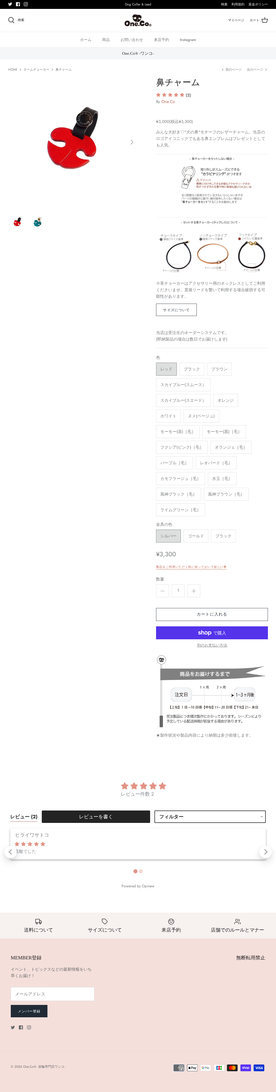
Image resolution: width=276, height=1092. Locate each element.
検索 (224, 4)
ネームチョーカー (36, 69)
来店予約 (161, 39)
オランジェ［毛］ (231, 447)
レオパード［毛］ (216, 463)
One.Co (168, 102)
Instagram (188, 39)
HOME (13, 69)
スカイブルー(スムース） (183, 385)
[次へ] (132, 142)
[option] (73, 142)
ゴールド (196, 536)
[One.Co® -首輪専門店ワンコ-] (138, 20)
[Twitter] (10, 4)
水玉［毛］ (222, 479)
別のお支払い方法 (212, 645)
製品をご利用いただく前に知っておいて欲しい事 (191, 567)
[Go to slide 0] (135, 871)
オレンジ (226, 400)
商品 (106, 39)
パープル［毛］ (174, 463)
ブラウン (219, 369)
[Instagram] (26, 4)
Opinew (148, 886)
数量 (160, 579)
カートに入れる (212, 614)
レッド (166, 369)
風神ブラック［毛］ (178, 494)
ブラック (192, 369)
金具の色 (164, 524)
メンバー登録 (29, 1011)
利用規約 (238, 4)
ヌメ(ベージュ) (201, 416)
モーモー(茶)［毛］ (177, 432)
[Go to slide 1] (141, 871)
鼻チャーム (64, 69)
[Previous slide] (10, 852)
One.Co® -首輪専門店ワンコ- (44, 1066)
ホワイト (168, 416)
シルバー (168, 536)
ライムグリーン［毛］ (180, 510)
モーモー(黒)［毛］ (224, 432)
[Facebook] (18, 4)
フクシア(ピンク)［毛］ (181, 447)
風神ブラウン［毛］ (226, 494)
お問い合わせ (131, 39)
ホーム (85, 39)
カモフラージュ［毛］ (180, 479)
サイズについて (176, 310)
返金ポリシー (258, 4)
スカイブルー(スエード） (183, 400)
